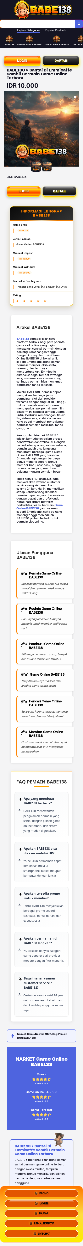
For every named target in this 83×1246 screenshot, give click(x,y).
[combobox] (37, 24)
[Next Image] (76, 129)
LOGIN (22, 60)
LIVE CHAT (44, 1235)
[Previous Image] (7, 129)
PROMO (43, 1192)
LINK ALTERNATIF (44, 1224)
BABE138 (22, 338)
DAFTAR (61, 60)
